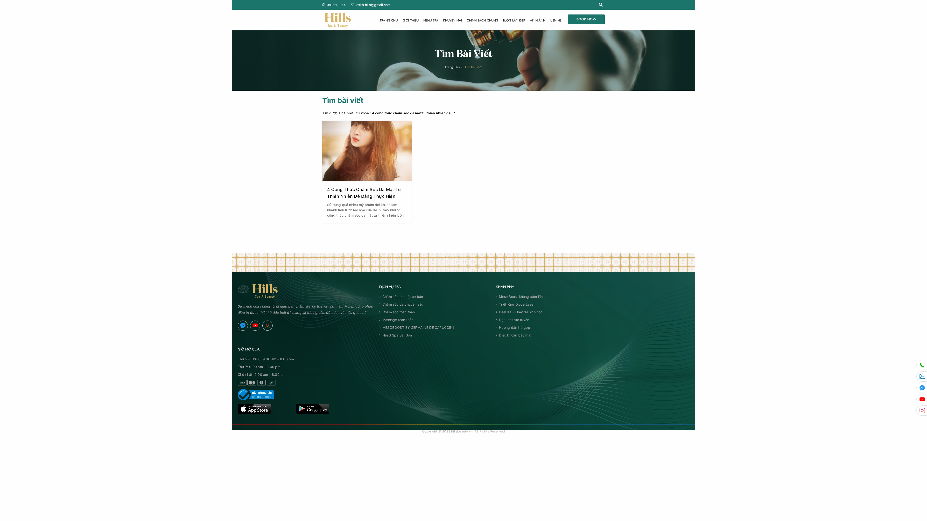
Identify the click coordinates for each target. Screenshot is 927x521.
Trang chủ (389, 20)
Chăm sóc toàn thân (398, 312)
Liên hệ (555, 20)
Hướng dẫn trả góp (514, 327)
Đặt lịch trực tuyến (514, 320)
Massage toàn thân (397, 320)
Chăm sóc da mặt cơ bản (402, 297)
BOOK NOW (586, 19)
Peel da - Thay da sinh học (520, 312)
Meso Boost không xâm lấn (521, 297)
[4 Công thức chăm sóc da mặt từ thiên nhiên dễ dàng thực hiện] (367, 151)
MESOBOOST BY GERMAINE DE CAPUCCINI (418, 327)
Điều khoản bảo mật (515, 335)
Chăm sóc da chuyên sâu (402, 304)
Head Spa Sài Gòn (397, 335)
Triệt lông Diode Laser (516, 304)
